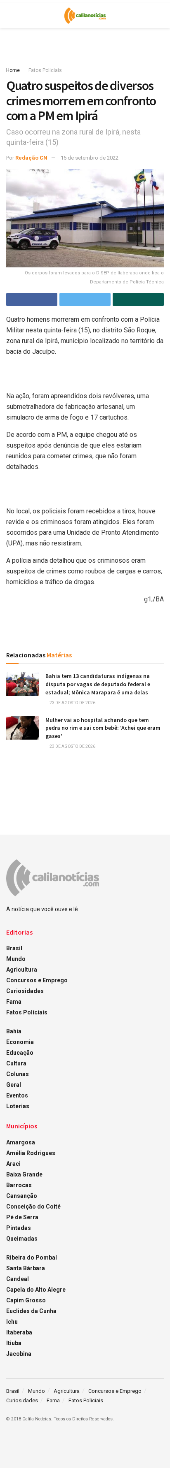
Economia (20, 1042)
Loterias (17, 1106)
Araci (13, 1163)
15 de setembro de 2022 (89, 158)
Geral (13, 1084)
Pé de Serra (22, 1217)
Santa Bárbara (25, 1268)
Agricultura (21, 969)
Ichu (12, 1321)
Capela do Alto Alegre (36, 1289)
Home (13, 70)
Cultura (16, 1063)
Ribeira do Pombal (31, 1257)
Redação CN (31, 158)
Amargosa (20, 1142)
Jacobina (18, 1353)
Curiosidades (25, 991)
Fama (13, 1001)
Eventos (17, 1095)
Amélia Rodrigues (30, 1153)
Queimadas (22, 1238)
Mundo (16, 959)
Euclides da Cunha (31, 1311)
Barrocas (19, 1185)
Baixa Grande (24, 1174)
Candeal (17, 1279)
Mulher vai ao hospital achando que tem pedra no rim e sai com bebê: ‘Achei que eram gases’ (103, 728)
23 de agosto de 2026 (72, 703)
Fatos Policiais (45, 70)
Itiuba (13, 1343)
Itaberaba (19, 1332)
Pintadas (18, 1228)
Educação (19, 1052)
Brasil (14, 948)
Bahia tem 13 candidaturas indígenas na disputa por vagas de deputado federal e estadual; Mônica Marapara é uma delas (97, 684)
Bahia (13, 1031)
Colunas (17, 1074)
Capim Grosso (26, 1300)
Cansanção (21, 1196)
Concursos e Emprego (37, 980)
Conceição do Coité (33, 1206)
